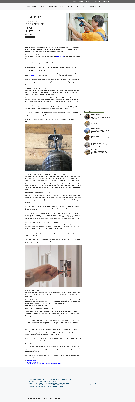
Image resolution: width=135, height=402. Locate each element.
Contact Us (88, 1)
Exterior (42, 6)
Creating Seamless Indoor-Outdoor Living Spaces (98, 124)
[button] (99, 6)
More (84, 6)
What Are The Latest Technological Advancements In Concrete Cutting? (44, 363)
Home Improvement (30, 36)
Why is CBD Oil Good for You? (34, 362)
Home (74, 1)
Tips (78, 6)
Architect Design (53, 6)
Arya (26, 34)
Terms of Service (106, 1)
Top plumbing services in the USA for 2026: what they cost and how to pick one (100, 117)
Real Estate (63, 6)
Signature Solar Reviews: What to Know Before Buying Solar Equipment (100, 131)
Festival (70, 6)
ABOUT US (81, 1)
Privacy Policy (97, 1)
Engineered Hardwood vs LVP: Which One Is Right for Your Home (100, 145)
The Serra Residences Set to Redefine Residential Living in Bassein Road (99, 152)
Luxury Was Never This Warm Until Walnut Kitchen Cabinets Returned (100, 138)
